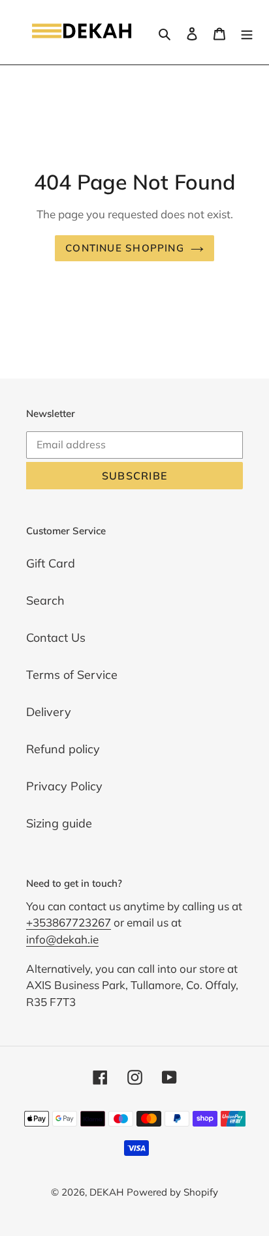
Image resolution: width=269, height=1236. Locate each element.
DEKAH (106, 1192)
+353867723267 (68, 922)
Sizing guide (59, 823)
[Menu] (247, 32)
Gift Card (50, 563)
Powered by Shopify (172, 1192)
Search (45, 600)
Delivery (48, 711)
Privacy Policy (64, 786)
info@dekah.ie (62, 939)
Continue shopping (124, 248)
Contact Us (56, 637)
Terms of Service (72, 674)
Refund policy (63, 748)
